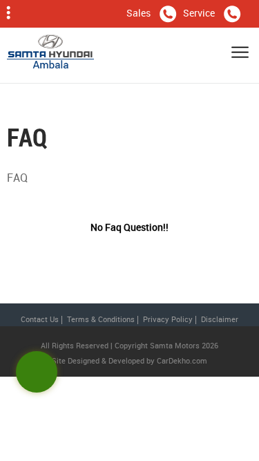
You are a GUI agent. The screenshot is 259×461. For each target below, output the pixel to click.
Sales (138, 12)
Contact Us (40, 319)
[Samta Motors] (50, 55)
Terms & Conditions (101, 319)
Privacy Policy (168, 319)
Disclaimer (219, 319)
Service (199, 12)
